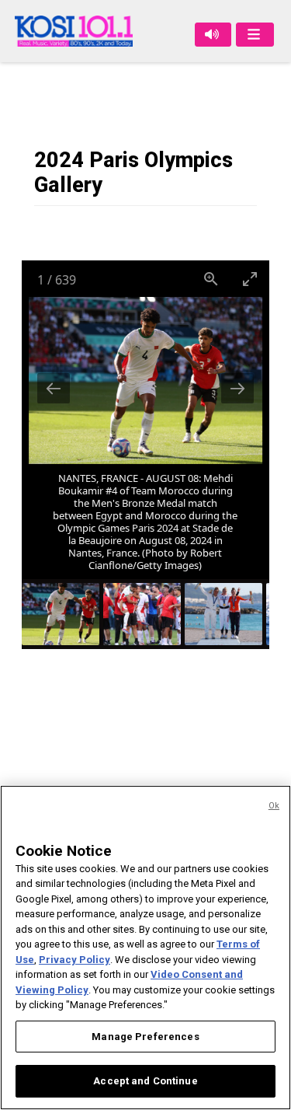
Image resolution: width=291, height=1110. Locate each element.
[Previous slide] (53, 388)
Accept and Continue (145, 1081)
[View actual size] (211, 278)
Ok (273, 806)
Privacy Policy (74, 959)
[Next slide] (237, 388)
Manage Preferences (145, 1036)
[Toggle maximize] (249, 278)
